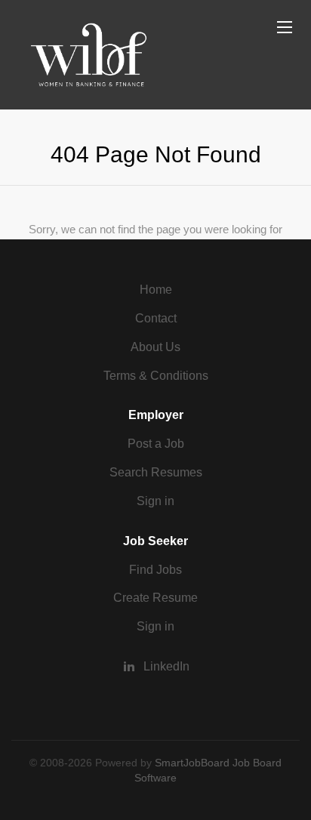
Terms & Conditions (155, 375)
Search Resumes (155, 472)
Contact (156, 318)
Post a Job (156, 443)
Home (156, 289)
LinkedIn (166, 666)
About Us (155, 347)
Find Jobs (155, 569)
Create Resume (155, 597)
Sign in (155, 501)
